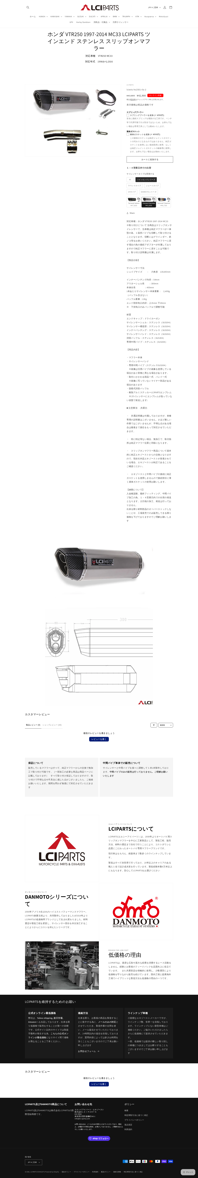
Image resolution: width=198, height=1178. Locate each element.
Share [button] (132, 213)
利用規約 (128, 1129)
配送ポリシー (106, 1172)
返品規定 (128, 1124)
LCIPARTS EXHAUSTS (37, 1172)
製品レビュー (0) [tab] (33, 725)
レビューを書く (99, 739)
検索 (126, 1110)
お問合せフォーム (87, 1051)
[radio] (130, 179)
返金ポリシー (66, 1172)
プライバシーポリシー (134, 1120)
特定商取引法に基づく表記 (136, 1115)
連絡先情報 (117, 1172)
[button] (28, 7)
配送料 (133, 99)
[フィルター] (153, 725)
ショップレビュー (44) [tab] (52, 725)
